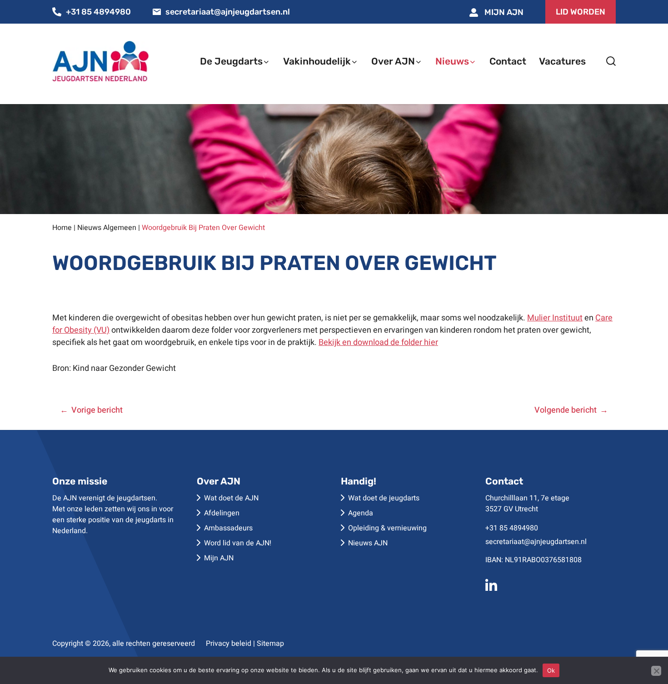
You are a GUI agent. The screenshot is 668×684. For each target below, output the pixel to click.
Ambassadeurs (228, 528)
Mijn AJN (503, 12)
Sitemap (270, 643)
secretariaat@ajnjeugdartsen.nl (227, 12)
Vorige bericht (97, 410)
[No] (656, 671)
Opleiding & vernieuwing (387, 528)
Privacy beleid (228, 643)
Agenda (360, 513)
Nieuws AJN (368, 543)
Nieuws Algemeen (106, 227)
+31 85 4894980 (98, 12)
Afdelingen (221, 513)
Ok (551, 670)
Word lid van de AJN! (237, 543)
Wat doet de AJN (231, 498)
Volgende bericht (565, 410)
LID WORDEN (580, 12)
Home (62, 227)
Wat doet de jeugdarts (383, 498)
